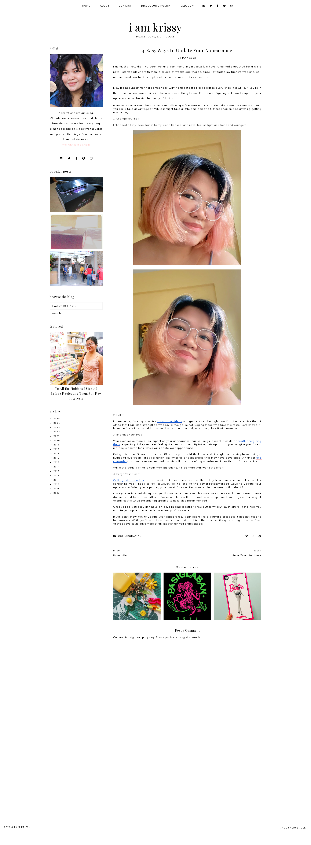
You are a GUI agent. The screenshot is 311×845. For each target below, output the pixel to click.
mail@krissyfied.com (76, 144)
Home (86, 5)
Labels (185, 5)
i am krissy (155, 27)
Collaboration (130, 536)
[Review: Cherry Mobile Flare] (76, 211)
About (104, 5)
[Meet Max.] (76, 248)
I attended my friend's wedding (232, 71)
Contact (125, 5)
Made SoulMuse (292, 828)
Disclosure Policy (156, 5)
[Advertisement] (83, 764)
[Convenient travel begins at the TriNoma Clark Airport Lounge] (76, 285)
